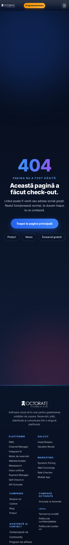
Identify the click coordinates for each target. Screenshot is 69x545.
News (29, 236)
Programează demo (34, 5)
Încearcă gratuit (52, 236)
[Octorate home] (8, 5)
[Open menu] (64, 5)
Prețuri (11, 236)
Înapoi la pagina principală (34, 223)
